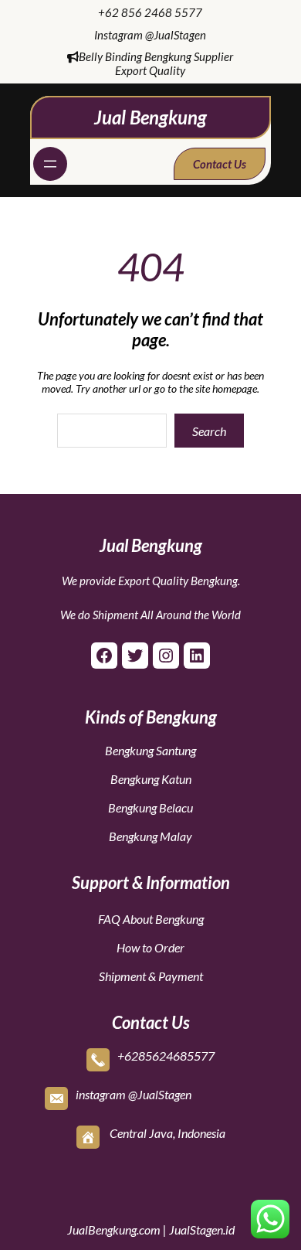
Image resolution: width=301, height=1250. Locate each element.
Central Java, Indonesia (167, 1133)
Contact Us (219, 164)
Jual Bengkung (150, 117)
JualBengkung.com (114, 1229)
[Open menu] (50, 164)
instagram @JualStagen (133, 1094)
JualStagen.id (202, 1229)
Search (209, 431)
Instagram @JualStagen (150, 35)
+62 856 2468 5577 (150, 12)
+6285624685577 (166, 1055)
